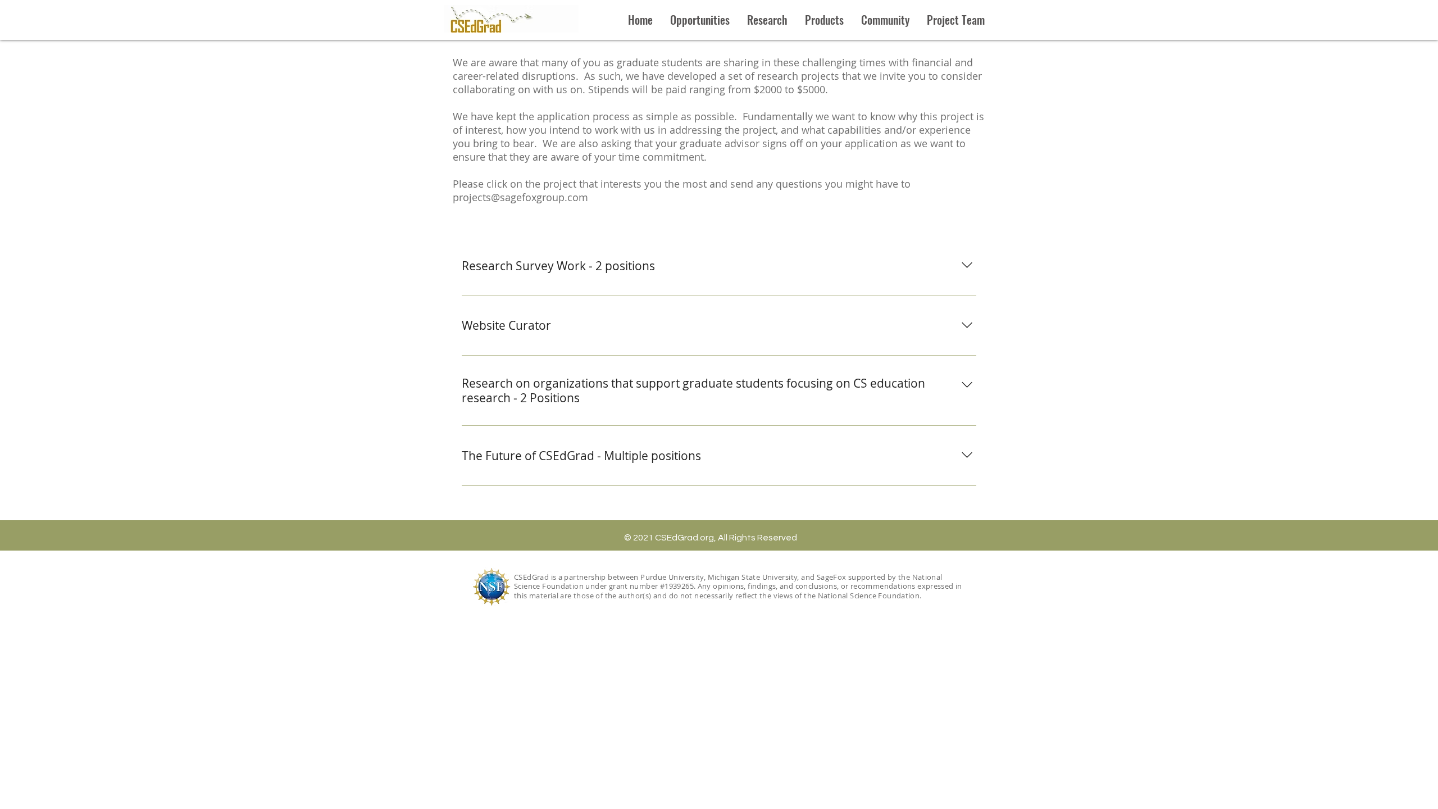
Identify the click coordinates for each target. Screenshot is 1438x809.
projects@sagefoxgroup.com (520, 197)
